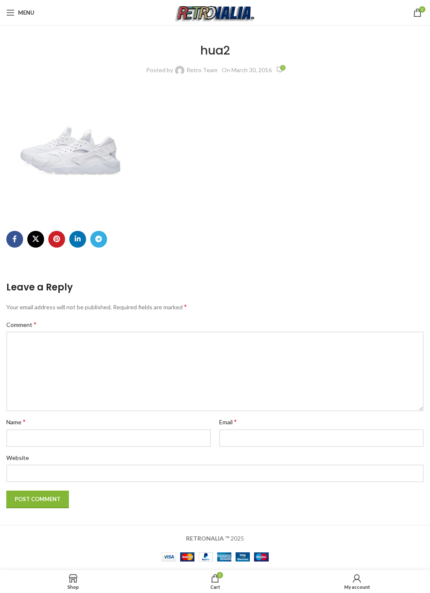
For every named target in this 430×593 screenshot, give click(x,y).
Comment (21, 324)
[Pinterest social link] (56, 239)
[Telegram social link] (98, 239)
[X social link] (35, 239)
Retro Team (202, 69)
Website (17, 457)
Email (228, 422)
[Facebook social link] (14, 239)
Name (16, 422)
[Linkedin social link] (77, 239)
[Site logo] (215, 12)
